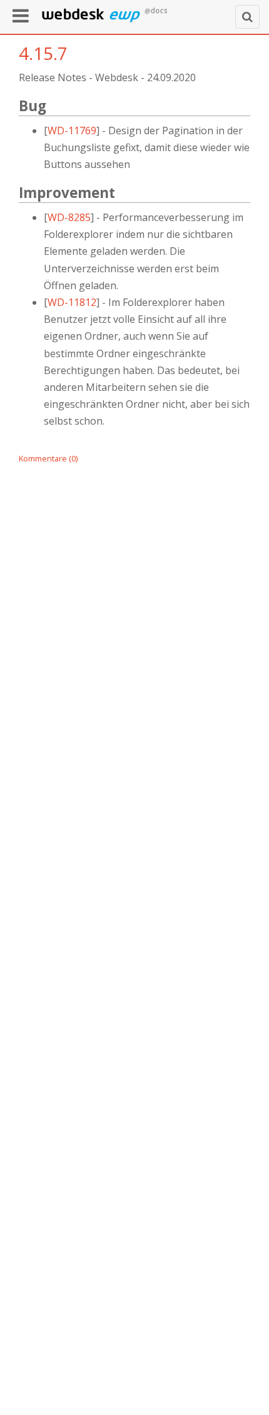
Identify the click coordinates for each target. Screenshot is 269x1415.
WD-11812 (72, 302)
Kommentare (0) (48, 458)
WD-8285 (69, 217)
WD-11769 (72, 130)
